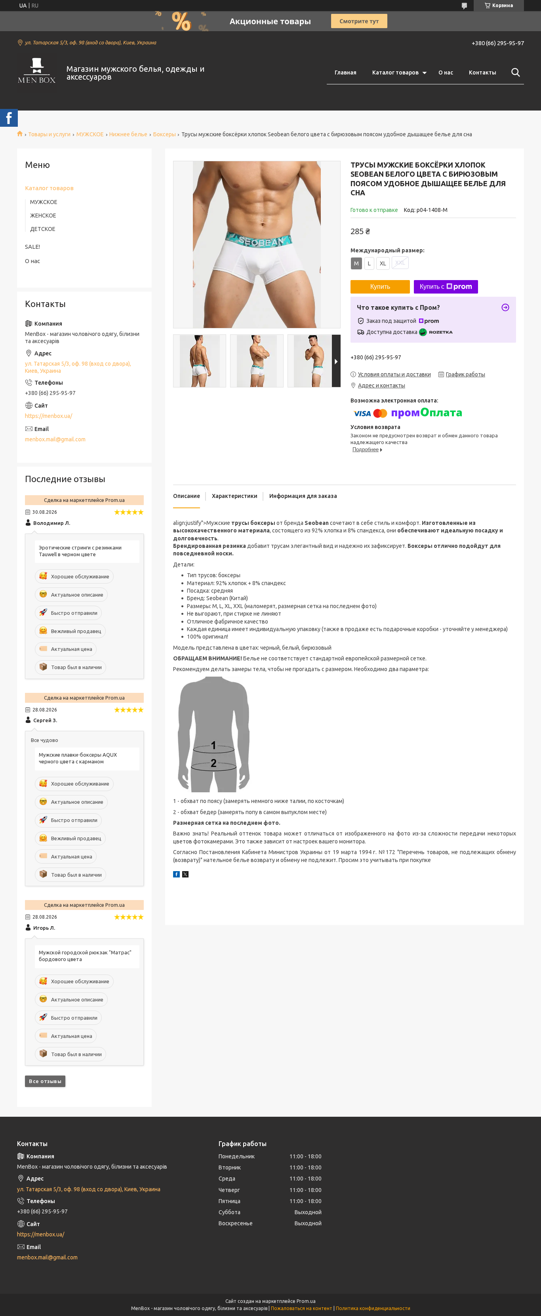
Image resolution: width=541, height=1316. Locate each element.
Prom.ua (306, 1301)
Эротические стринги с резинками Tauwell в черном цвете (80, 551)
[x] (185, 875)
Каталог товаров (395, 72)
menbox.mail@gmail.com (55, 439)
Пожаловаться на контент (301, 1308)
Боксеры (164, 134)
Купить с (432, 286)
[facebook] (176, 875)
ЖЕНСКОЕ (43, 215)
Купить (380, 286)
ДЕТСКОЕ (42, 229)
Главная (345, 72)
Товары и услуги (49, 134)
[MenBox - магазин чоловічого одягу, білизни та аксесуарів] (37, 73)
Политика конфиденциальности (373, 1308)
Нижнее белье (128, 134)
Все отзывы (45, 1081)
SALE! (32, 246)
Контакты (482, 72)
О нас (445, 72)
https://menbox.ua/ (48, 416)
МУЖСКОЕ (90, 134)
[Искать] (514, 72)
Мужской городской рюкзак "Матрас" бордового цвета (85, 956)
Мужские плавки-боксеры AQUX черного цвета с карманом (78, 758)
